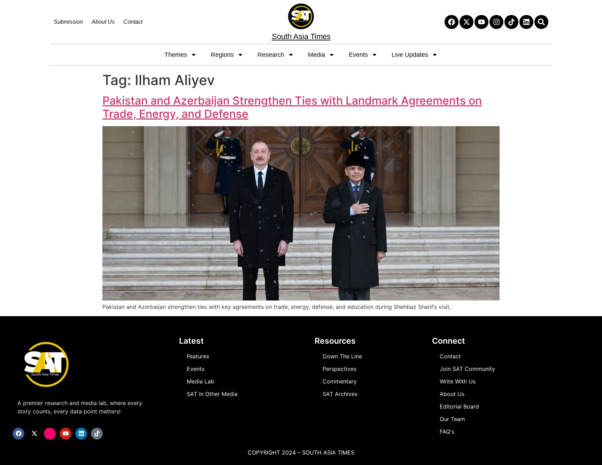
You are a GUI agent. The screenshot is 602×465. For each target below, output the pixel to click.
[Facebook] (451, 22)
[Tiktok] (511, 22)
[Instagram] (496, 22)
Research (270, 54)
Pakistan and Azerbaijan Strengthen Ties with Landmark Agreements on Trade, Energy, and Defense (292, 107)
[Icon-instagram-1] (50, 434)
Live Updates (410, 54)
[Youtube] (481, 22)
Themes (175, 54)
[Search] (541, 22)
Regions (222, 54)
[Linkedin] (526, 22)
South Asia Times (301, 36)
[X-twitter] (466, 22)
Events (358, 54)
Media (316, 54)
